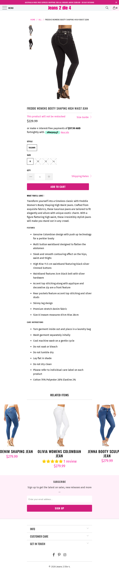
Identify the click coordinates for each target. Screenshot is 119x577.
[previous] (41, 63)
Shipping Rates (80, 176)
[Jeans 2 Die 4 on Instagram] (65, 555)
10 (38, 161)
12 (46, 161)
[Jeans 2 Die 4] (59, 8)
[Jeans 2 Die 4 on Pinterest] (59, 555)
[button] (52, 461)
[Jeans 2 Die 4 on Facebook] (53, 555)
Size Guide (83, 117)
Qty (29, 170)
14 (54, 161)
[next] (89, 63)
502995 (32, 148)
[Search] (108, 7)
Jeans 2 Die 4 (63, 566)
